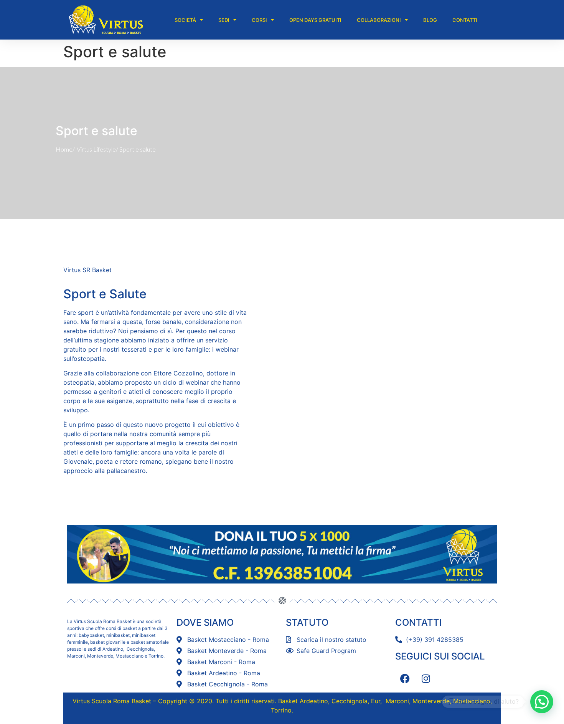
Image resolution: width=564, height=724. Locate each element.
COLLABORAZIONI (379, 20)
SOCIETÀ (185, 20)
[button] (541, 701)
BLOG (430, 20)
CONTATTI (464, 20)
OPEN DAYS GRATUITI (315, 20)
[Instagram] (425, 678)
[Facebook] (404, 678)
